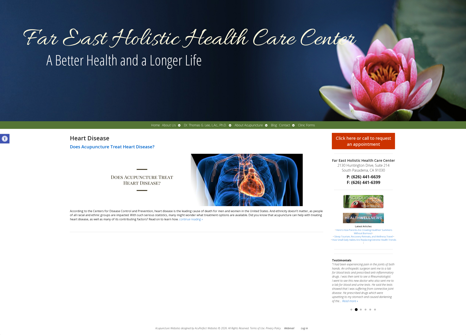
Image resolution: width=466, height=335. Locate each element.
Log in (304, 328)
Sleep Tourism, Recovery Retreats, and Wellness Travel (363, 236)
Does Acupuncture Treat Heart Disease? (112, 147)
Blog (274, 125)
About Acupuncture (249, 125)
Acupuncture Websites (167, 328)
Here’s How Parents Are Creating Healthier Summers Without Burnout (364, 231)
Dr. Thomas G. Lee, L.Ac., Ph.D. (205, 125)
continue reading (191, 219)
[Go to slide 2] (356, 310)
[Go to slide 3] (361, 310)
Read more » (366, 297)
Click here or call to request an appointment (363, 141)
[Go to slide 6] (375, 310)
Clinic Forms (306, 125)
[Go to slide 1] (351, 310)
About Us (169, 125)
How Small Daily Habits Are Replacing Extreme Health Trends (364, 239)
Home (155, 125)
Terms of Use (257, 328)
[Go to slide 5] (370, 310)
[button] (4, 138)
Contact (284, 125)
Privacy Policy (273, 328)
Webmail (289, 328)
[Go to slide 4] (365, 310)
